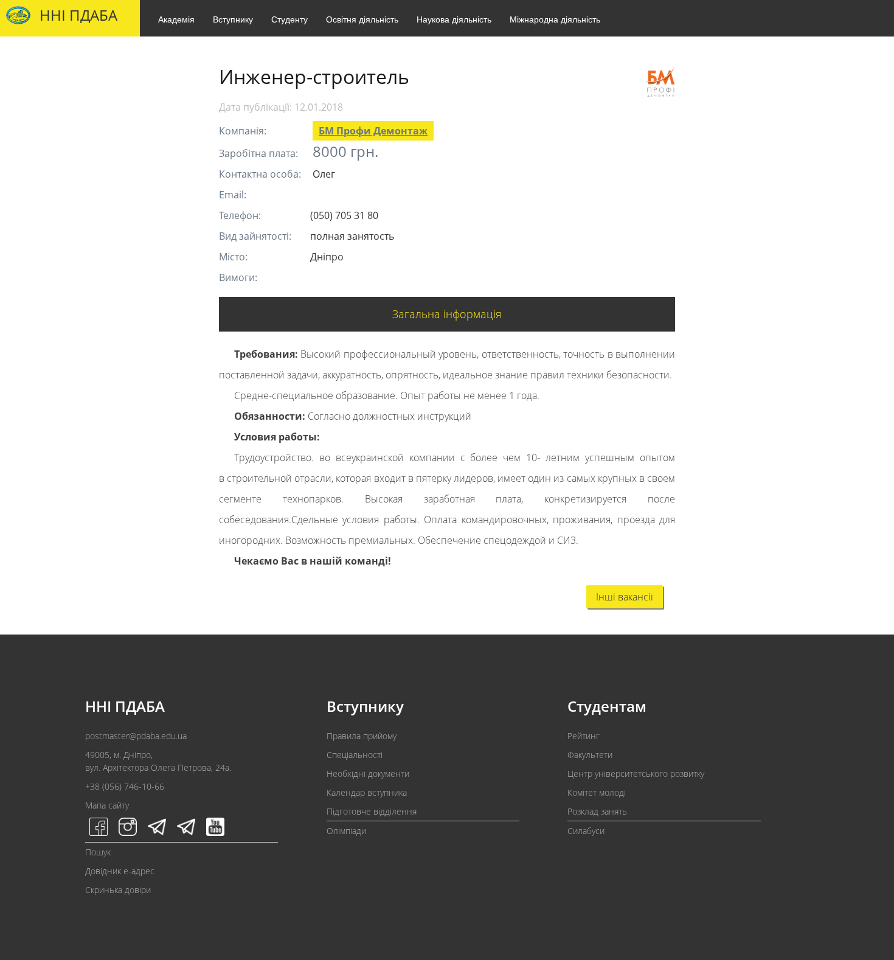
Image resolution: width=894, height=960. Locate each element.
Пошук (98, 852)
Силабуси (586, 831)
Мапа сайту (107, 805)
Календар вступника (367, 792)
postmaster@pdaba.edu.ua (136, 736)
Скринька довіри (118, 890)
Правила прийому (362, 736)
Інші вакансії (624, 596)
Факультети (589, 754)
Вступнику (233, 19)
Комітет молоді (596, 792)
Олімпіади (346, 831)
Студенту (289, 19)
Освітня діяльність (362, 19)
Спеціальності (355, 754)
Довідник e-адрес (119, 871)
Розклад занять (597, 811)
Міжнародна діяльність (555, 19)
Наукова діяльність (454, 19)
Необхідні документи (368, 773)
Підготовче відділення (372, 811)
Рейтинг (583, 736)
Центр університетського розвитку (635, 773)
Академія (176, 19)
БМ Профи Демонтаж (373, 130)
